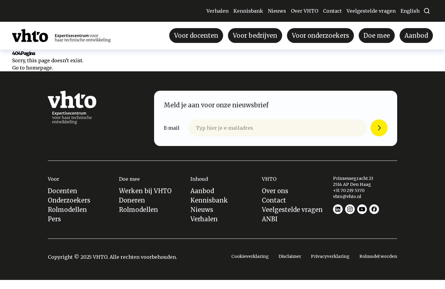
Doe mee (377, 35)
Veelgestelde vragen (371, 11)
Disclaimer (290, 256)
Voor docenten (196, 35)
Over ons (275, 191)
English (410, 11)
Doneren (132, 200)
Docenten (62, 191)
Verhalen (217, 11)
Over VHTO (304, 11)
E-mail (172, 128)
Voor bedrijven (255, 35)
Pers (54, 219)
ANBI (270, 219)
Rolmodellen (67, 209)
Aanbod (416, 35)
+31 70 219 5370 (349, 190)
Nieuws (277, 11)
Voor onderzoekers (320, 35)
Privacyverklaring (330, 256)
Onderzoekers (69, 200)
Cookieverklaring (250, 256)
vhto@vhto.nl (347, 196)
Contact (332, 11)
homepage (39, 68)
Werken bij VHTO (145, 191)
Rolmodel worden (378, 256)
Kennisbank (248, 11)
